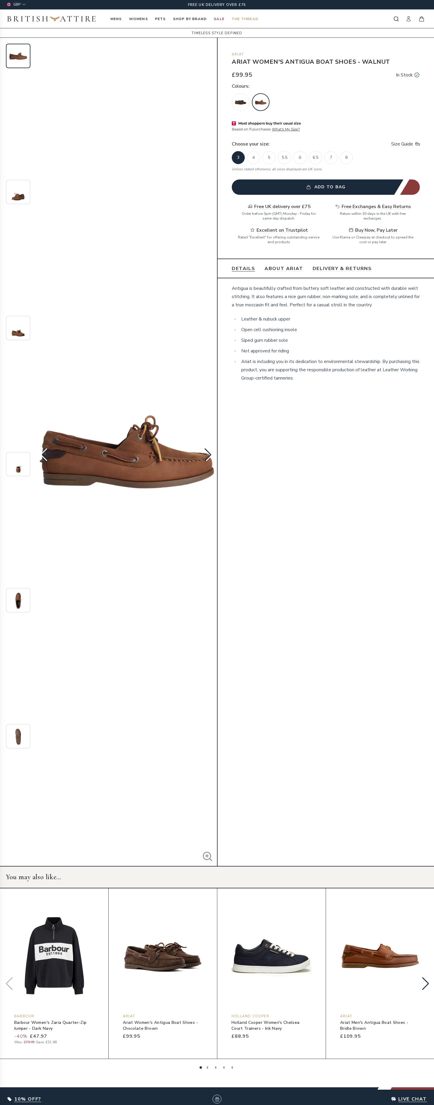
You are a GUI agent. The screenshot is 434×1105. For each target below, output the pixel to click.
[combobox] (395, 18)
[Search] (395, 18)
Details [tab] (243, 268)
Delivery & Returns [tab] (342, 268)
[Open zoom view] (207, 856)
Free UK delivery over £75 (217, 4)
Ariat (238, 54)
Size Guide (402, 144)
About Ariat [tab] (284, 268)
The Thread (244, 19)
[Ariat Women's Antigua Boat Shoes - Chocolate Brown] (240, 102)
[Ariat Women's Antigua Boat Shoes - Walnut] (261, 102)
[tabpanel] (326, 336)
